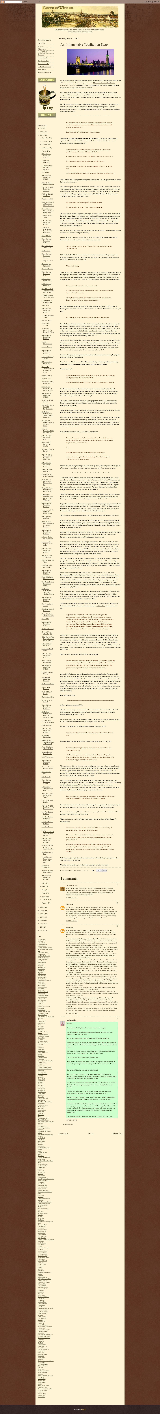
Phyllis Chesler (41, 1001)
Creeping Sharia (41, 1021)
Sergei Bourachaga (43, 61)
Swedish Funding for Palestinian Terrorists (48, 189)
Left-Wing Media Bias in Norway (47, 538)
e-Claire (39, 1046)
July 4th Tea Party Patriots (44, 1147)
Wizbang (40, 1383)
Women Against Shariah (43, 1385)
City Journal (41, 1008)
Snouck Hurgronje (42, 1316)
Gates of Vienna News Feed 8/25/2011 (46, 310)
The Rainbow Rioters (48, 684)
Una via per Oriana (42, 1354)
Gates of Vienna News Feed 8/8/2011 (46, 782)
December (45, 138)
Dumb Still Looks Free (43, 1042)
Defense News (41, 1028)
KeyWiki (40, 1149)
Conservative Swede (42, 1015)
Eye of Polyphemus (42, 1057)
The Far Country (94, 1057)
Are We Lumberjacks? (43, 957)
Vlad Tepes (40, 1367)
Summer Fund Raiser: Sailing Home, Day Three (48, 330)
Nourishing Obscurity (43, 1208)
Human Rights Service (43, 1119)
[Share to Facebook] (103, 870)
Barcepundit (40, 965)
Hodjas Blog (41, 1111)
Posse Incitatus (41, 1259)
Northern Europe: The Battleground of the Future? (48, 742)
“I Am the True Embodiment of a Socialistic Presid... (48, 524)
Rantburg (40, 1274)
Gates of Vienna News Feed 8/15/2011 (46, 599)
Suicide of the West (42, 1324)
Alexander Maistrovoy (44, 73)
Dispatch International (43, 1034)
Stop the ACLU (41, 1321)
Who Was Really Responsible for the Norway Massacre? (47, 457)
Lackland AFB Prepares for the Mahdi (47, 543)
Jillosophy (40, 1144)
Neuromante (40, 1200)
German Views (41, 1087)
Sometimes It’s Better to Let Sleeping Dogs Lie (47, 482)
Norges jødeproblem (48, 697)
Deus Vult (40, 1029)
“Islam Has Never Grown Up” (47, 363)
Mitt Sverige (41, 1195)
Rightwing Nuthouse (43, 1287)
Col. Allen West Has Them (48, 561)
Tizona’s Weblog (42, 1344)
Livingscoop (41, 1170)
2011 (41, 135)
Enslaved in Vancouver (46, 866)
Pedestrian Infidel (42, 1234)
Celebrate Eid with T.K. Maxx (47, 195)
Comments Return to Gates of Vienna (48, 768)
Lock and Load (41, 1172)
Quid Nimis (40, 1269)
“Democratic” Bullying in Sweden (46, 444)
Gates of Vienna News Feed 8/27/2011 (46, 256)
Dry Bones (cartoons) (43, 1041)
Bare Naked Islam (42, 967)
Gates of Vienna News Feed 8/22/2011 (46, 395)
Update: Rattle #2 (47, 375)
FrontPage (40, 1075)
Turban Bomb (41, 1352)
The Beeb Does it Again (47, 216)
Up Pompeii (41, 1356)
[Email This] (97, 870)
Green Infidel (41, 1095)
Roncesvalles (41, 1290)
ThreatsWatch (41, 1339)
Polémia (40, 1246)
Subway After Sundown (46, 688)
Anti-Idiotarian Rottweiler (44, 955)
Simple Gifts (45, 619)
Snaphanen (40, 1315)
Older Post (117, 1133)
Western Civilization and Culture (45, 1375)
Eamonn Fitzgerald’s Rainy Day (45, 1060)
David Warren (41, 1369)
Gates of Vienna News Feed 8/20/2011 (46, 464)
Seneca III (41, 55)
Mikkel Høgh (41, 1113)
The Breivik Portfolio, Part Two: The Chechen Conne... (48, 591)
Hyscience (40, 1123)
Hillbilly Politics (42, 1110)
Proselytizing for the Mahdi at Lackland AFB (48, 511)
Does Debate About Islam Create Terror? (47, 795)
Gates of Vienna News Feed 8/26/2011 (46, 274)
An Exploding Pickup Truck (48, 316)
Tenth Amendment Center (44, 1338)
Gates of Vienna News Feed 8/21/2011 (46, 437)
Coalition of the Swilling (44, 1011)
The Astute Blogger (42, 959)
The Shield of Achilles (43, 1310)
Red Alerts (40, 1275)
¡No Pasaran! (41, 1206)
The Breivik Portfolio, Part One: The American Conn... (48, 714)
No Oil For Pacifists (42, 1205)
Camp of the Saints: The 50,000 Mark (47, 748)
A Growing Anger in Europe (48, 450)
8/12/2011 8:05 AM (71, 1013)
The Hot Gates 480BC (43, 1118)
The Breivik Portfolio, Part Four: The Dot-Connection (47, 230)
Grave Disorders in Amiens (47, 605)
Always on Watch (42, 946)
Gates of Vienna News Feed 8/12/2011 (46, 667)
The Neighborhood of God (44, 1198)
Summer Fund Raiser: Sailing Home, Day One (47, 388)
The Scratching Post (42, 1303)
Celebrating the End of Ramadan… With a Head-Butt (48, 204)
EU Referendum (41, 1051)
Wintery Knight (41, 1382)
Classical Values (41, 1010)
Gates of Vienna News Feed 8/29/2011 (46, 222)
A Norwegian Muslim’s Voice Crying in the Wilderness (47, 497)
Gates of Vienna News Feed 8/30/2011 (46, 177)
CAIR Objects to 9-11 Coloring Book (48, 296)
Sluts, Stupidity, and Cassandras (48, 610)
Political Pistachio (42, 1252)
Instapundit (40, 1129)
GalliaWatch (40, 1077)
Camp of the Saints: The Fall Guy (47, 247)
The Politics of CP (42, 1256)
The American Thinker (43, 952)
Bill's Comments (42, 974)
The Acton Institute (42, 944)
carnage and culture (42, 996)
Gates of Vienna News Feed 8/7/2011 (46, 840)
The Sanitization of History (47, 673)
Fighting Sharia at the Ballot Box (47, 753)
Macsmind (40, 1174)
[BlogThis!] (99, 870)
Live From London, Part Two (47, 823)
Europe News (41, 1056)
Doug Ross (40, 1293)
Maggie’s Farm (41, 1175)
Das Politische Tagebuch (43, 1257)
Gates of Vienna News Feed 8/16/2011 (46, 572)
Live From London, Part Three (47, 818)
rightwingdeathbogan (43, 1288)
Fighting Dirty (46, 379)
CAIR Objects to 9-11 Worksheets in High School (48, 290)
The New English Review (44, 1203)
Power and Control (42, 1260)
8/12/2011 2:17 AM (71, 898)
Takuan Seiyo (42, 49)
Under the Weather (47, 269)
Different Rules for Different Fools (47, 871)
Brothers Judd (41, 988)
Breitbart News (41, 985)
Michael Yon (41, 1392)
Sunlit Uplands (41, 1328)
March (44, 896)
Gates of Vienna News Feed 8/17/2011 (46, 550)
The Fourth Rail (41, 1072)
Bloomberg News (42, 977)
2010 (41, 907)
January (44, 903)
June (43, 886)
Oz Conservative (42, 1231)
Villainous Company (43, 1365)
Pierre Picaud (42, 70)
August (44, 151)
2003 (41, 930)
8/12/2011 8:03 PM (71, 1120)
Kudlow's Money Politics (44, 1157)
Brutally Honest (41, 993)
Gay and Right (41, 1080)
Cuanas (39, 1024)
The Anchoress (41, 954)
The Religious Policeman (44, 1282)
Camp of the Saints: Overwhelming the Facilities (47, 489)
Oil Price (40, 1216)
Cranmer (40, 1019)
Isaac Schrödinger (42, 1301)
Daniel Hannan (41, 1103)
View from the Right (43, 1364)
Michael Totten (41, 1347)
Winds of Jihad (41, 1380)
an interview (101, 606)
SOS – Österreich (42, 1318)
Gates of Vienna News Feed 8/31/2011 (46, 155)
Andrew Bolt (41, 982)
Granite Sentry (41, 1093)
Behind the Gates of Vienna (47, 358)
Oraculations (41, 1228)
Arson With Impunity (48, 757)
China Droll (40, 1003)
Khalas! (39, 1151)
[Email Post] (92, 870)
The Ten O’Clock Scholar (44, 1336)
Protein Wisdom (42, 1264)
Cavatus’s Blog (41, 998)
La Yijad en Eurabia (42, 1390)
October (44, 144)
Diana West (40, 1374)
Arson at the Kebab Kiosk (47, 649)
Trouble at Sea (46, 251)
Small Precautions (42, 1313)
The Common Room (43, 1013)
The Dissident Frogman (43, 1036)
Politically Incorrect (42, 1254)
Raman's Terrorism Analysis (44, 1272)
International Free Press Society (45, 1134)
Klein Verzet (41, 1156)
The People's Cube (42, 1236)
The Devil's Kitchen (42, 1031)
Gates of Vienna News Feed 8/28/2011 (46, 241)
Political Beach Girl (42, 1251)
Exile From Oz (46, 777)
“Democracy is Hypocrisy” (46, 265)
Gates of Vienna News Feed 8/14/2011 (46, 624)
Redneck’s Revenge (42, 1277)
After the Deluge (47, 347)
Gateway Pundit (41, 1078)
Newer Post (64, 1133)
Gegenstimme (41, 1083)
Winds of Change (42, 1379)
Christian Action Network (44, 1006)
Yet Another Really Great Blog (45, 1388)
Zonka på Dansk (41, 1395)
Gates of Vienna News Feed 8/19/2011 (46, 505)
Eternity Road (41, 1049)
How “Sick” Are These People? (47, 633)
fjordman (40, 1064)
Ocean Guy (40, 1215)
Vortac (68, 904)
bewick (68, 927)
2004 (41, 927)
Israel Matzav (41, 1139)
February (45, 900)
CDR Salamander (42, 1000)
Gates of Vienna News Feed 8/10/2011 (46, 730)
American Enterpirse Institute (45, 947)
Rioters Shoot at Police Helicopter (48, 475)
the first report (66, 719)
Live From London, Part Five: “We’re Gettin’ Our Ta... (48, 807)
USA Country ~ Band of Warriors (46, 1361)
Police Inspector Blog (43, 1247)
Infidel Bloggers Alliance (44, 1128)
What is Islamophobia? (47, 343)
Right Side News (42, 1285)
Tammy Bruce (41, 990)
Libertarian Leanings (42, 1164)
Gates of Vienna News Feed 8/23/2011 (46, 352)
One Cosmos (41, 1220)
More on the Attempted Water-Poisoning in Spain (48, 369)
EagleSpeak (40, 1044)
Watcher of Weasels (42, 1372)
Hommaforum (41, 1115)
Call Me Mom (70, 885)
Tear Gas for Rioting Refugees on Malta (48, 583)
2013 (41, 128)
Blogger (83, 1409)
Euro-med (40, 1054)
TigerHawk (40, 1342)
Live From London (47, 827)
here (117, 515)
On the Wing (41, 1218)
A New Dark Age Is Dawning (44, 1201)
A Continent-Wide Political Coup (47, 301)
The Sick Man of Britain (47, 693)
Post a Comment (68, 1124)
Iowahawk (40, 1136)
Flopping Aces (41, 1065)
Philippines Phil (42, 1238)
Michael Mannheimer (44, 67)
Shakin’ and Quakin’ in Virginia (48, 382)
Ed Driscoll (40, 1039)
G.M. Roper (41, 1292)
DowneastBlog (41, 1037)
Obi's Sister (40, 1211)
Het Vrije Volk (41, 1106)
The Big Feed (41, 970)
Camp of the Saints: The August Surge (48, 615)
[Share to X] (101, 870)
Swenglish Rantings (42, 1331)
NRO (39, 1210)
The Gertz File (41, 1088)
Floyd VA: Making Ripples (44, 1067)
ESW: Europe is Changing (46, 285)
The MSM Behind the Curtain (47, 566)
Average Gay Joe (42, 962)
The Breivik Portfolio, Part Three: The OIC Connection (47, 414)
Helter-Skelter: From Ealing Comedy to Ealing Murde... (48, 639)
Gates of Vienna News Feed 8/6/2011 (46, 877)
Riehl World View (42, 1283)
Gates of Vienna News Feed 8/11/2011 (46, 707)
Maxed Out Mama (42, 1183)
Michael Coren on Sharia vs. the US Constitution (48, 210)
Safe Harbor (45, 172)
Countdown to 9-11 (47, 199)
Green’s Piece (41, 1097)
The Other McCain (42, 1229)
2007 (41, 917)
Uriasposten (40, 1359)
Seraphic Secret (41, 1305)
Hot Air (39, 1116)
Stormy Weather (46, 236)
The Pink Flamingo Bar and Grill (46, 1239)
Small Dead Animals (43, 1311)
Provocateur (40, 1265)
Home (90, 1133)
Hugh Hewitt (41, 1108)
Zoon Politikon (41, 1397)
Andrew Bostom (42, 983)
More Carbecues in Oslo (47, 853)
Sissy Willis (41, 1377)
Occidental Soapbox (42, 1213)
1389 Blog (40, 941)
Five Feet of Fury (42, 1062)
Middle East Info (42, 1188)
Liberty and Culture (42, 1165)
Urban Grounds (41, 1357)
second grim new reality (71, 819)
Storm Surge (45, 305)
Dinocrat (40, 1033)
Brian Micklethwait (42, 1187)
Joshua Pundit (41, 1146)
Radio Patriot (41, 1270)
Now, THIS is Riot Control (47, 701)
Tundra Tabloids (41, 1351)
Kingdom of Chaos (42, 1152)
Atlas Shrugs (41, 960)
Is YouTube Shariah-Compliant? (48, 470)
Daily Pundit (41, 1026)
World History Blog (42, 1387)
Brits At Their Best (42, 987)
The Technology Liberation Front (45, 1334)
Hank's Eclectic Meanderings (44, 1101)
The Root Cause (46, 725)
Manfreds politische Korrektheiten (46, 1179)
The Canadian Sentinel (43, 995)
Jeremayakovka (41, 1141)
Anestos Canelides (43, 64)
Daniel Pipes (41, 1241)
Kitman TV (40, 1154)
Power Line (40, 1262)
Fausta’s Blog (41, 1059)
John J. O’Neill (42, 52)
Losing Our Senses (47, 261)
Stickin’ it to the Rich (46, 773)
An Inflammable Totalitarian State (84, 44)
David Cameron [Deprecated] (46, 661)
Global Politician (42, 1092)
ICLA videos (41, 1124)
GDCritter (40, 1082)
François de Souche (42, 1074)
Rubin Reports (41, 1295)
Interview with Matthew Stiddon (48, 183)
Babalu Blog (41, 964)
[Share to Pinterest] (106, 870)
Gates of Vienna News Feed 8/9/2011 (46, 762)
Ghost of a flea (41, 1090)
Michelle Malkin (42, 1177)
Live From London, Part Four (47, 813)
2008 (41, 914)
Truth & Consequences (43, 1349)
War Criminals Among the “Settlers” (46, 679)
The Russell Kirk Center (43, 1297)
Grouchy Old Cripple (43, 1098)
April (44, 893)
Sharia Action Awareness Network (46, 1308)
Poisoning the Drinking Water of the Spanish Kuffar (48, 423)
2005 (41, 924)
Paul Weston (41, 43)
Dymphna (69, 1020)
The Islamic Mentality (45, 161)
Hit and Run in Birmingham (46, 736)
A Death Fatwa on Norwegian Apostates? (47, 167)
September (45, 148)
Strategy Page (41, 1323)
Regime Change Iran (42, 1280)
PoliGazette (40, 1249)
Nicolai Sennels (42, 58)
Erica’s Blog (41, 1047)
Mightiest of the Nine (43, 1190)
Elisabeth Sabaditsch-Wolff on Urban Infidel (48, 431)
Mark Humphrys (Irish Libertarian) (46, 1121)
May (43, 890)
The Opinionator (42, 1226)
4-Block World (41, 942)
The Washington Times (43, 1370)
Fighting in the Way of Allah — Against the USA (48, 847)
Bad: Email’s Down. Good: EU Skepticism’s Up (48, 407)
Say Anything (41, 1300)
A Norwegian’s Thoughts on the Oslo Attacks (47, 788)
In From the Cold (42, 1126)
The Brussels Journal (43, 992)
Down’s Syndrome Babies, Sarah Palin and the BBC (47, 859)
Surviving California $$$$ (44, 1329)
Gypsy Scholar (41, 1100)
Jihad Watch (40, 1142)
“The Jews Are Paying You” (46, 280)
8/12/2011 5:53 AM (71, 921)
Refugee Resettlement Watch (44, 1279)
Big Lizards (40, 972)
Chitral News (41, 1005)
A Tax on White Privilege (46, 644)
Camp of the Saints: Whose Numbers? (48, 578)
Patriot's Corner (41, 1233)
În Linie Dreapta (41, 939)
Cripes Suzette (41, 1023)
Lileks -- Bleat (41, 1167)
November (45, 141)
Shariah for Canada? (48, 629)
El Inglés (40, 46)
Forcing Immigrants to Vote (47, 401)
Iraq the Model (41, 1138)
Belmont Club (41, 969)
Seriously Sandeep (42, 1306)
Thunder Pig (41, 1341)
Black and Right (42, 975)
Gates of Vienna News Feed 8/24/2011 (46, 337)
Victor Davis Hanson (43, 1105)
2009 (41, 910)
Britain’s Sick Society (46, 324)
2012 (41, 132)
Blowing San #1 (42, 978)
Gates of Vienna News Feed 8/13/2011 (46, 655)
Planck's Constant (42, 1242)
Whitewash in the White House (47, 556)
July (43, 883)
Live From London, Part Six (47, 801)
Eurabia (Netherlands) (43, 1052)
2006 (41, 920)
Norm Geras (40, 1085)
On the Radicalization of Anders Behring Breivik (48, 832)
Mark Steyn (40, 1320)
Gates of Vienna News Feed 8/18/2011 (46, 532)
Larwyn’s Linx (41, 1159)
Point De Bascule (42, 1244)
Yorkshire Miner (41, 1393)
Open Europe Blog (42, 1224)
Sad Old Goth (41, 1298)
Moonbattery (41, 1197)
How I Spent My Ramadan (46, 517)
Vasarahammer (41, 1362)
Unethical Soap (46, 320)
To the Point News (42, 1346)
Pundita (39, 1267)
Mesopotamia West (42, 1185)
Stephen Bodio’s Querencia (44, 980)
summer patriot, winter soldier (45, 1326)
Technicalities (41, 1333)
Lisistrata (40, 1169)
